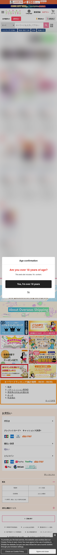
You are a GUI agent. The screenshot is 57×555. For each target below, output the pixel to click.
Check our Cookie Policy (14, 551)
